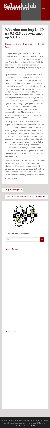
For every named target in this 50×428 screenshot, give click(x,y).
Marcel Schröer (30, 44)
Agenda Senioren (12, 249)
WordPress (31, 425)
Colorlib (17, 425)
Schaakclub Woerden (20, 4)
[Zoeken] (42, 239)
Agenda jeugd (11, 331)
